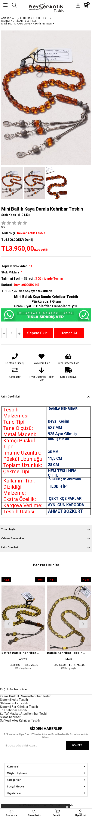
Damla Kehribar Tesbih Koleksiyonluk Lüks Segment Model (66, 652)
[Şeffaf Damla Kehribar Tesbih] (23, 618)
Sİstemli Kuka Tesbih (14, 703)
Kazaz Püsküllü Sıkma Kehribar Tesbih (25, 696)
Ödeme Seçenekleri (13, 538)
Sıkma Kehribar (10, 717)
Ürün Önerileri (9, 547)
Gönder (77, 745)
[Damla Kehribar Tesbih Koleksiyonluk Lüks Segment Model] (69, 618)
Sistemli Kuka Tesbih (14, 699)
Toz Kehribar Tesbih (13, 710)
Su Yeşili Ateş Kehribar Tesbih (20, 720)
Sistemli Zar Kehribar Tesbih (19, 706)
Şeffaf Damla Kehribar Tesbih (20, 652)
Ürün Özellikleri (10, 396)
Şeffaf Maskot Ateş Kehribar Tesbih (24, 713)
